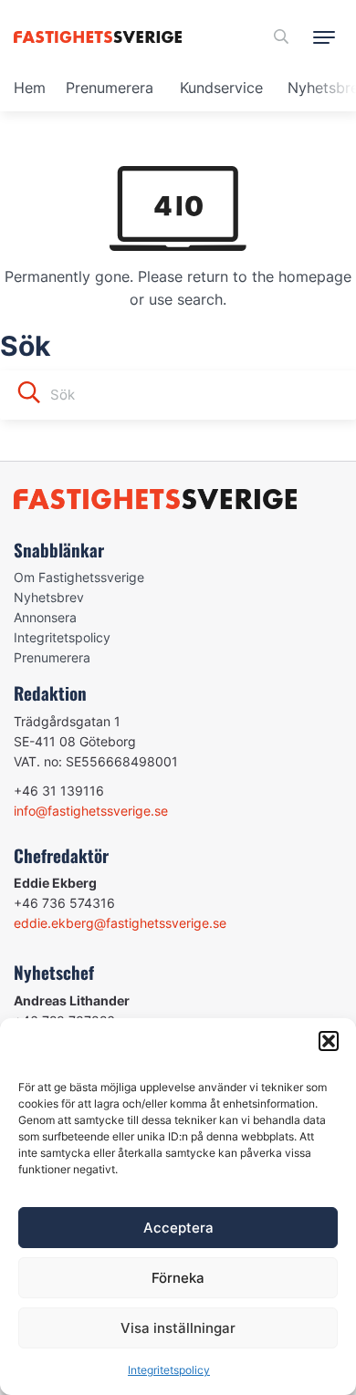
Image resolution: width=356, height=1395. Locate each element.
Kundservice (221, 87)
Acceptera (178, 1227)
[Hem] (101, 37)
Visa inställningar (178, 1328)
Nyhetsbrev (49, 597)
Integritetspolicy (169, 1370)
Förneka (178, 1277)
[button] (328, 1041)
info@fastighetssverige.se (91, 810)
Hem (30, 87)
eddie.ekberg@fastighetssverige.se (120, 923)
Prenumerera (109, 87)
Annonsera (45, 617)
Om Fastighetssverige (79, 577)
